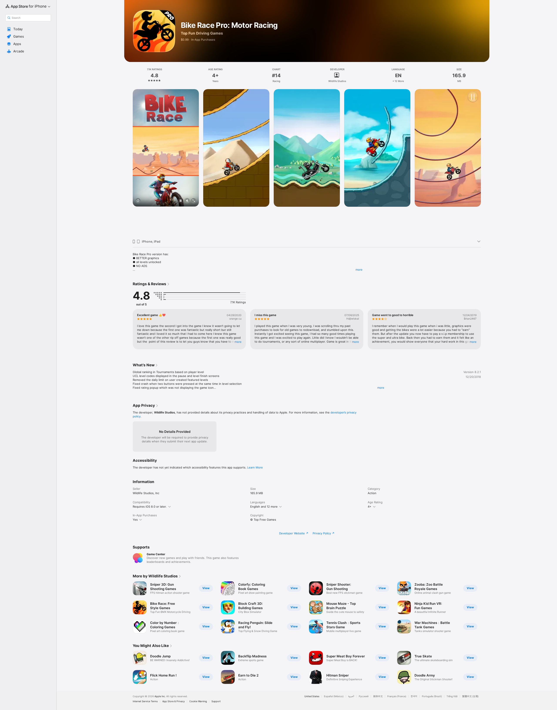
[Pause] (180, 201)
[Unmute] (187, 201)
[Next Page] (485, 163)
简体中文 (378, 696)
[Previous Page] (128, 163)
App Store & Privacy (173, 701)
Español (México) (334, 696)
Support (216, 701)
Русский (364, 696)
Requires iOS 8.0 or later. (150, 506)
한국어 (414, 696)
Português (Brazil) (432, 696)
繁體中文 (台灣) (470, 696)
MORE (238, 341)
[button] (28, 29)
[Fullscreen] (193, 201)
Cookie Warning (198, 701)
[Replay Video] (138, 201)
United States (311, 696)
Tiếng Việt (452, 696)
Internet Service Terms (145, 701)
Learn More (255, 467)
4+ (369, 506)
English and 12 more (264, 506)
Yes (135, 519)
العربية (351, 696)
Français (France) (396, 696)
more (359, 269)
